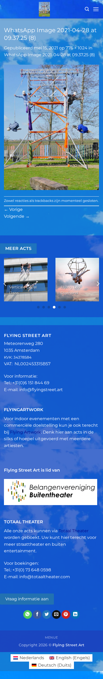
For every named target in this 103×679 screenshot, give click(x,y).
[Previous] (5, 283)
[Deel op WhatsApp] (27, 614)
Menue (51, 637)
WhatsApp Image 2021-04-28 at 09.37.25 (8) (49, 54)
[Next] (98, 283)
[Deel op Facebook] (37, 614)
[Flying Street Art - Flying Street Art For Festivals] (44, 9)
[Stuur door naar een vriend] (56, 614)
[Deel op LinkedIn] (75, 614)
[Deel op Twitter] (46, 614)
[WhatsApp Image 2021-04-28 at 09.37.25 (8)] (51, 126)
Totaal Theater (73, 530)
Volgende (17, 216)
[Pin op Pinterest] (66, 614)
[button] (87, 9)
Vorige (13, 209)
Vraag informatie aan (27, 598)
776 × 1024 (76, 47)
